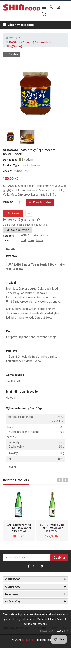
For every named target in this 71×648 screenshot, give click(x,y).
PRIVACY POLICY (47, 630)
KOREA (25, 235)
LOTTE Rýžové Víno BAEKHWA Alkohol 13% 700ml (52, 528)
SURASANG (21, 170)
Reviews (11, 256)
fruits (39, 240)
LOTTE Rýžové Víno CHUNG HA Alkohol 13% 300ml (19, 528)
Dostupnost (10, 159)
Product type (11, 165)
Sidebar (13, 54)
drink (31, 240)
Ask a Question (19, 230)
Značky (7, 170)
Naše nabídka (40, 235)
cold (23, 240)
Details (10, 249)
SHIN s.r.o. (28, 639)
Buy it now (13, 213)
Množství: (8, 201)
